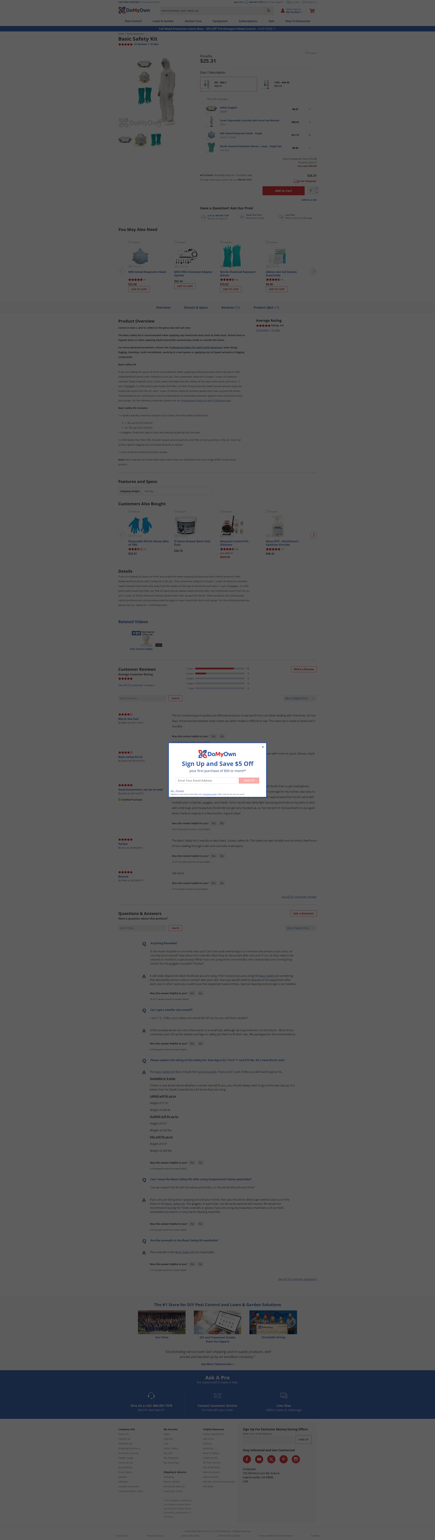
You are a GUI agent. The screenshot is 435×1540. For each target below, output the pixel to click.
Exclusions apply (210, 794)
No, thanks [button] (177, 791)
